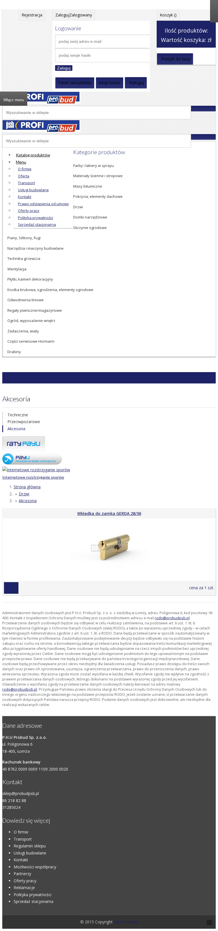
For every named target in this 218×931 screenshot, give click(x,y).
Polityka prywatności (32, 894)
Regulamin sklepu (30, 846)
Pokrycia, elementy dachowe (98, 196)
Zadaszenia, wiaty (23, 331)
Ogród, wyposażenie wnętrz (31, 320)
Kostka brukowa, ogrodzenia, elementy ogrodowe (50, 289)
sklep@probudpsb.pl (20, 793)
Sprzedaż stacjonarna (33, 901)
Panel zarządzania (74, 82)
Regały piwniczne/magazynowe (34, 310)
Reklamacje (24, 887)
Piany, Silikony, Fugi (24, 237)
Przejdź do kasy (175, 58)
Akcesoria (16, 428)
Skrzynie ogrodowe (90, 227)
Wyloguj (136, 82)
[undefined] (41, 130)
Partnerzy (22, 873)
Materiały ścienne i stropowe (98, 175)
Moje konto (109, 82)
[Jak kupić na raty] (23, 449)
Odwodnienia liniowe (25, 299)
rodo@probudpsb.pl (172, 618)
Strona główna (27, 486)
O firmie (21, 832)
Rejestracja (32, 15)
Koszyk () (168, 15)
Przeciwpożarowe (23, 421)
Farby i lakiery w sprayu (93, 165)
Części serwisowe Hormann (30, 341)
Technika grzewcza (23, 258)
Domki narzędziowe (90, 217)
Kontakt (21, 859)
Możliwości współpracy (35, 867)
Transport (23, 839)
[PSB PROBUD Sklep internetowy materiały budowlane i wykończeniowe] (41, 102)
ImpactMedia (126, 921)
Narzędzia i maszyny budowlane (35, 248)
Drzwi (78, 206)
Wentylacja (16, 269)
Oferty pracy (25, 880)
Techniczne (17, 414)
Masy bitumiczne (87, 186)
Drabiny (14, 351)
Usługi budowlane (30, 853)
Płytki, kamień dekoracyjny (30, 279)
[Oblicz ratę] (32, 463)
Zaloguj (63, 68)
